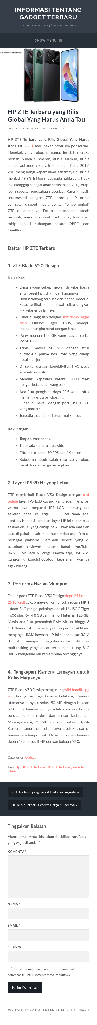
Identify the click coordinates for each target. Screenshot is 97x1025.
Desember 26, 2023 (23, 128)
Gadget (30, 757)
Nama (14, 904)
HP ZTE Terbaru (33, 767)
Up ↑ (50, 1015)
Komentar (18, 852)
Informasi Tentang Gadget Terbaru (48, 13)
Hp (18, 767)
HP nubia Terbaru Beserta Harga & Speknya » (44, 805)
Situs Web (17, 947)
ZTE (31, 146)
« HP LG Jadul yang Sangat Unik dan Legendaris (45, 792)
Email (14, 925)
